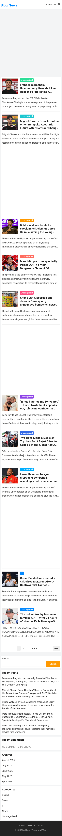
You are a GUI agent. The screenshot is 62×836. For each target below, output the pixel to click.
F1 (22, 573)
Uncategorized (27, 80)
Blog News (9, 5)
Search (5, 658)
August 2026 (8, 760)
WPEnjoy (43, 830)
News (5, 811)
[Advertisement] (31, 44)
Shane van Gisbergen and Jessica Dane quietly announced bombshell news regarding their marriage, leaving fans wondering (38, 304)
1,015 (34, 648)
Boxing (5, 795)
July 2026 (7, 765)
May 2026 (7, 776)
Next (56, 648)
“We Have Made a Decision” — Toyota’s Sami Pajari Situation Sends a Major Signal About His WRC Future (39, 443)
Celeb (5, 800)
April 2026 (7, 781)
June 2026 (7, 771)
